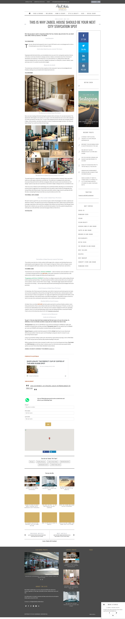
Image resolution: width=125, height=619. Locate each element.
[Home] (30, 13)
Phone (26, 404)
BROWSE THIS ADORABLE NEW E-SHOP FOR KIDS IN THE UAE (71, 587)
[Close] (104, 604)
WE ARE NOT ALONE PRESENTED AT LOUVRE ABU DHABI (49, 488)
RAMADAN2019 (65, 461)
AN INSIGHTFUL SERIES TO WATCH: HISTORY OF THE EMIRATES (66, 488)
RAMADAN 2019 (43, 464)
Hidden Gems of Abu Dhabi (87, 226)
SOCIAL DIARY (91, 13)
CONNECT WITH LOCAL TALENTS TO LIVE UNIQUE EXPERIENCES (32, 488)
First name (27, 410)
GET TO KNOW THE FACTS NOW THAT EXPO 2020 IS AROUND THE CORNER (37, 535)
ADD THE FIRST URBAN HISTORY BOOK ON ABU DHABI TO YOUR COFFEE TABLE (62, 535)
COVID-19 (81, 210)
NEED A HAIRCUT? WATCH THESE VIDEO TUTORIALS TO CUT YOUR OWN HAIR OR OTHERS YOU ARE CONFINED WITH (89, 181)
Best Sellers (82, 250)
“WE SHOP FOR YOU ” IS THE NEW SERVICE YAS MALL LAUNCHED (49, 506)
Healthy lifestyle (41, 461)
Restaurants (82, 238)
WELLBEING (49, 13)
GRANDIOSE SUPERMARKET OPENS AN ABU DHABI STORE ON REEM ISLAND (89, 172)
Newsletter (29, 1)
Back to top (92, 614)
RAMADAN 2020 (83, 214)
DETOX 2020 (82, 242)
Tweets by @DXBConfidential (85, 195)
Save (48, 424)
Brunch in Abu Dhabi (85, 234)
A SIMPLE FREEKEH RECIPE (113, 607)
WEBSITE (51, 348)
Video (48, 1)
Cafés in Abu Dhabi (53, 461)
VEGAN (80, 218)
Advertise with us (39, 1)
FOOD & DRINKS (38, 13)
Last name (27, 416)
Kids (82, 13)
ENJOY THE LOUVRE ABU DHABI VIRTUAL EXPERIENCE (66, 505)
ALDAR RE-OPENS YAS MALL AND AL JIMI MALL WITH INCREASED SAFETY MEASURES (32, 506)
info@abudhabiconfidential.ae (60, 1)
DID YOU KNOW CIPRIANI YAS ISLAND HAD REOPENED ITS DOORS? (89, 159)
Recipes (32, 461)
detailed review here (53, 311)
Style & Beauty (73, 13)
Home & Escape (60, 13)
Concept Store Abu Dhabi (87, 262)
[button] (49, 438)
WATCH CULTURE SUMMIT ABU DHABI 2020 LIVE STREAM (66, 523)
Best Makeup (82, 258)
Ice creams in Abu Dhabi (86, 246)
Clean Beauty (83, 222)
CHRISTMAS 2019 (55, 464)
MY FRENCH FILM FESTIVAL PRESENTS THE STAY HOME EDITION (32, 524)
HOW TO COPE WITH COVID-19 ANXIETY (49, 523)
